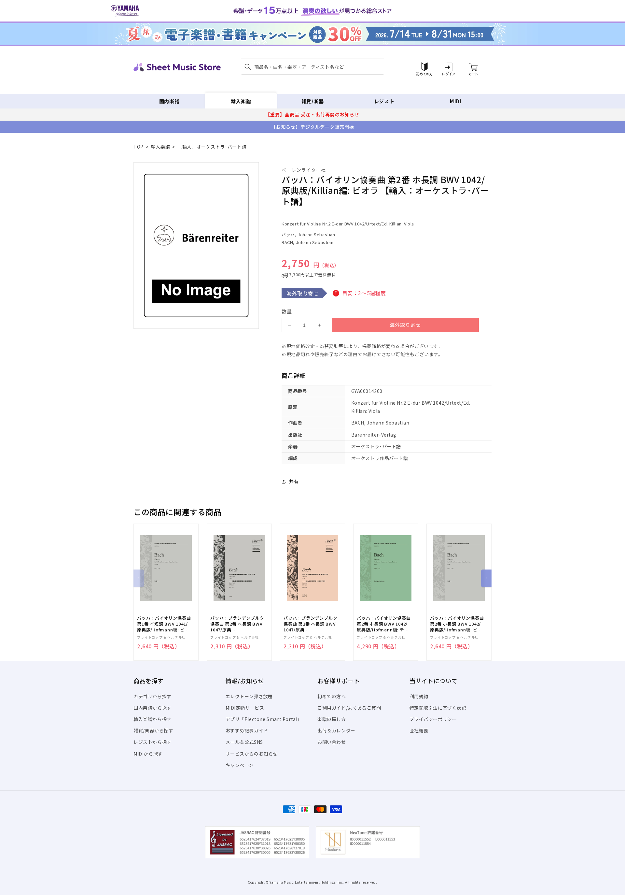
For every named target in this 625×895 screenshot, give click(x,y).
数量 (287, 311)
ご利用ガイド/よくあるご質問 (349, 707)
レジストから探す (152, 742)
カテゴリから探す (152, 696)
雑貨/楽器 (312, 101)
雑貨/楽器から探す (153, 730)
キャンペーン (240, 765)
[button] (312, 67)
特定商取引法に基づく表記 (438, 707)
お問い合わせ (331, 742)
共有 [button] (294, 481)
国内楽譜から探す (152, 707)
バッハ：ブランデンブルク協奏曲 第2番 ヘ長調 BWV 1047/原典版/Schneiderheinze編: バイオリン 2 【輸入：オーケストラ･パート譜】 (310, 624)
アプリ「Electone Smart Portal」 (264, 719)
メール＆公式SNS (244, 742)
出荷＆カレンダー (336, 730)
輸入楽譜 (241, 101)
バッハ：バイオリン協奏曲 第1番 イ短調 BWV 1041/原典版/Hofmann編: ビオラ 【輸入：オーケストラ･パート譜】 (164, 624)
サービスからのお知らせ (252, 753)
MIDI (455, 101)
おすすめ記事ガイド (247, 730)
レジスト (384, 101)
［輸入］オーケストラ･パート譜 (211, 146)
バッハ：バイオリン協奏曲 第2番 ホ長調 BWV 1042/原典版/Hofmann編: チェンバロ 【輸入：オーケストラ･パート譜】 (383, 624)
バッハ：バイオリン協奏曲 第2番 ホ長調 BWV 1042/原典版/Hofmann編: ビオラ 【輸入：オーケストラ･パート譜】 (457, 624)
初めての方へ (331, 696)
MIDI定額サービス (245, 707)
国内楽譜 (169, 101)
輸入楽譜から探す (152, 719)
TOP (138, 146)
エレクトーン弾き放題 (249, 696)
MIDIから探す (148, 753)
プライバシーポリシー (433, 719)
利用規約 (419, 696)
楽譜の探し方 (331, 719)
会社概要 (419, 730)
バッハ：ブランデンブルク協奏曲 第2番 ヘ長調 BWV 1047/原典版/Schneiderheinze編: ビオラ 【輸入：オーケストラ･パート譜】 (237, 624)
